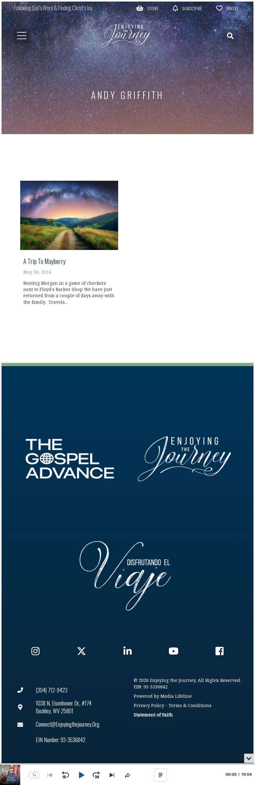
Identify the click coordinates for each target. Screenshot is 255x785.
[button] (147, 8)
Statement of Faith (153, 715)
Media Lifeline (176, 696)
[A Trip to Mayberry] (69, 245)
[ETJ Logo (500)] (185, 458)
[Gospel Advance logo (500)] (70, 458)
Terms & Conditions (190, 705)
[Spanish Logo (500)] (125, 574)
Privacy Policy (149, 705)
